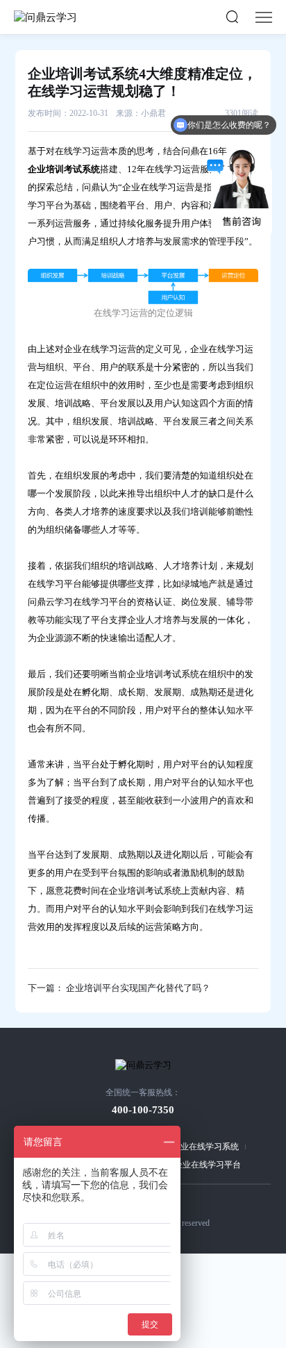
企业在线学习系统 (205, 1146)
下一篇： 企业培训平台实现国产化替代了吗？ (119, 988)
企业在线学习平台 (207, 1165)
